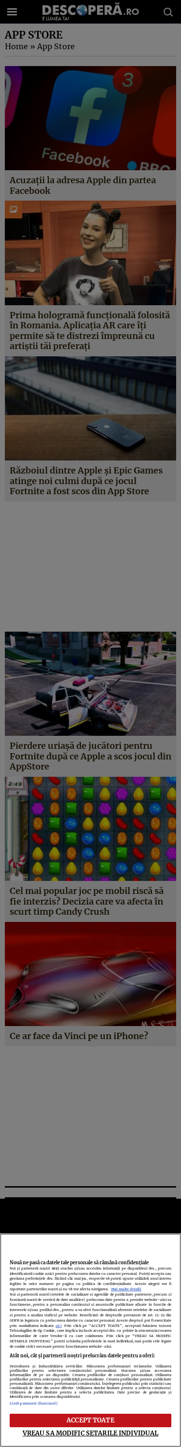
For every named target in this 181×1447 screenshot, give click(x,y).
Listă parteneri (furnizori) (33, 1403)
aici (58, 1326)
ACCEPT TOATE (90, 1420)
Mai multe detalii (126, 1289)
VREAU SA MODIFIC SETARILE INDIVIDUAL (91, 1433)
